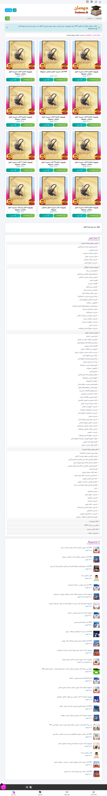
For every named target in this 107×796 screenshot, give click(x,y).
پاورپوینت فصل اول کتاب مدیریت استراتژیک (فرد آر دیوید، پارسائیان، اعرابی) (70, 604)
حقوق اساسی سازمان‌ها (90, 378)
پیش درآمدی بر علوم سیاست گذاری (86, 456)
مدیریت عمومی (92, 432)
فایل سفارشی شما (86, 576)
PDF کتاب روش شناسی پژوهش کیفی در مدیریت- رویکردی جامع (73, 762)
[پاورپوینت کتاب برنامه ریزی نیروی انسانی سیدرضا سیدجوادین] (97, 652)
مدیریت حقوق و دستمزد (89, 322)
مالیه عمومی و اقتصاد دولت (88, 397)
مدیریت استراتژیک (91, 312)
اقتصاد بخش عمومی (90, 346)
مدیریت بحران (93, 416)
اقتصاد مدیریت (92, 283)
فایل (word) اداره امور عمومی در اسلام (80, 678)
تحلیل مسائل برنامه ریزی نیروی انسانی (85, 462)
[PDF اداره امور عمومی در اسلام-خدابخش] (97, 587)
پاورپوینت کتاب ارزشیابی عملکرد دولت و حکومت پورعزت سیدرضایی (72, 594)
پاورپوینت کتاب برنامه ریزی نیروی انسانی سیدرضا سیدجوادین (74, 650)
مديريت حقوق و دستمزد (89, 406)
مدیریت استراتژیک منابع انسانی (87, 413)
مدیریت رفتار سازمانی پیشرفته (87, 429)
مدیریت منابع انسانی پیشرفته (88, 435)
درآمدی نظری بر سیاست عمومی (87, 482)
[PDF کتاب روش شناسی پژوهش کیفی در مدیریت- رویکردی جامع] (97, 764)
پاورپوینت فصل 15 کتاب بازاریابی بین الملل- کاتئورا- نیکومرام (74, 697)
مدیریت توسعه (92, 501)
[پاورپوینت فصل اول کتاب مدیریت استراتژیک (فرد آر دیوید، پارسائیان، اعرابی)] (97, 606)
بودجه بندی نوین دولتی (90, 362)
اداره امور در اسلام (91, 336)
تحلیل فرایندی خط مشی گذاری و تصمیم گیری (83, 459)
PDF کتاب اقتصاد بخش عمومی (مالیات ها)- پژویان (77, 641)
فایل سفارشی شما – (86, 753)
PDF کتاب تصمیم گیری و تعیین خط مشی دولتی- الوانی (76, 706)
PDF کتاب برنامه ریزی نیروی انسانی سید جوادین (78, 772)
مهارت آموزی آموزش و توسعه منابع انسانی (84, 438)
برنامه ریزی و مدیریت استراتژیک (87, 296)
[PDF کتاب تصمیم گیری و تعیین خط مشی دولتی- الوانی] (97, 708)
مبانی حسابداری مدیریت (89, 309)
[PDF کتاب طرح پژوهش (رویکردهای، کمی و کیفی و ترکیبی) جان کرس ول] (97, 569)
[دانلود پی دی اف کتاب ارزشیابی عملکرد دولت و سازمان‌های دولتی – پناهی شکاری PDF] (97, 671)
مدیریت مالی (93, 325)
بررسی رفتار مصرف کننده (89, 293)
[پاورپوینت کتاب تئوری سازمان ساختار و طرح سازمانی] (97, 662)
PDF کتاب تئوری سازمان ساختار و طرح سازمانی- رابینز (76, 548)
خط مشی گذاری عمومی (90, 478)
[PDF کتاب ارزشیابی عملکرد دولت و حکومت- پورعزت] (97, 559)
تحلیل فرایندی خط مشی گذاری (87, 375)
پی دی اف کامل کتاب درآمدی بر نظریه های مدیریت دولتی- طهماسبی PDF (70, 725)
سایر (95, 488)
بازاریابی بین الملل (91, 287)
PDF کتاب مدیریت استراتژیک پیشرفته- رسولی (79, 632)
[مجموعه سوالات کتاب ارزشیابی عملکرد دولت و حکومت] (97, 718)
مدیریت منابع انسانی (90, 263)
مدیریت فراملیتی (92, 510)
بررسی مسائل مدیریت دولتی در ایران (86, 352)
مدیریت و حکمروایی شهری (88, 514)
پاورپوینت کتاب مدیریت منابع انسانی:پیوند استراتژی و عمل (75, 744)
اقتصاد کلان (93, 280)
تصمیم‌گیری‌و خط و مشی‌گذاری (87, 247)
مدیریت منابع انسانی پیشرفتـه (88, 328)
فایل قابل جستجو (92, 529)
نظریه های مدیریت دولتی (89, 445)
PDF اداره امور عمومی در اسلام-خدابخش (80, 585)
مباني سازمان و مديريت (90, 253)
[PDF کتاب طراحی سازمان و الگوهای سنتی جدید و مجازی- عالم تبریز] (97, 736)
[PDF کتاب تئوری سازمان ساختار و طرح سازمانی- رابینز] (97, 550)
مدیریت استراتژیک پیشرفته (88, 410)
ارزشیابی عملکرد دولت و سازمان (87, 339)
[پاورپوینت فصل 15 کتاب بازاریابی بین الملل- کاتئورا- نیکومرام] (97, 699)
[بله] (30, 787)
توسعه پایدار (93, 469)
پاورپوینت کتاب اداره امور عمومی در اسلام (80, 613)
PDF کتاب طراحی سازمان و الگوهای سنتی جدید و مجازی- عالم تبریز (72, 734)
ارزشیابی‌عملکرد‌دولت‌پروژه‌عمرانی (87, 343)
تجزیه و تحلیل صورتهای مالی (88, 299)
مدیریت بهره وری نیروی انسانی (87, 419)
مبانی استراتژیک (92, 491)
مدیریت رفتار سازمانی (90, 259)
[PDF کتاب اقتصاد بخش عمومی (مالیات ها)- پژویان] (97, 643)
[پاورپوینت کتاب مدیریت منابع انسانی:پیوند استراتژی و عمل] (97, 746)
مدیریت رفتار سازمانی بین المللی (87, 426)
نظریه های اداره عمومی (90, 442)
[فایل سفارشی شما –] (97, 755)
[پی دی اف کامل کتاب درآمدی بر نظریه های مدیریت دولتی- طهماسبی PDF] (97, 727)
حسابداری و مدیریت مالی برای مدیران (85, 475)
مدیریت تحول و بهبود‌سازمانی (88, 423)
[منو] (15, 10)
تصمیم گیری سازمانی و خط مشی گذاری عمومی (82, 466)
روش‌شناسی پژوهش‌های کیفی (87, 387)
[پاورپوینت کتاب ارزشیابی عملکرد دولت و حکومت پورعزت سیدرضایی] (97, 597)
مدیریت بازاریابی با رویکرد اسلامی (87, 315)
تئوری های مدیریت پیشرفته (88, 365)
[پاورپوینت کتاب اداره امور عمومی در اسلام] (97, 615)
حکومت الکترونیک (91, 381)
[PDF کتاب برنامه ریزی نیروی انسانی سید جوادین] (97, 774)
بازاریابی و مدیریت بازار (90, 290)
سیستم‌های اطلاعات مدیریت (88, 391)
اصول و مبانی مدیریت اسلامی (88, 277)
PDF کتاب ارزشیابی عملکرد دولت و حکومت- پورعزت (77, 557)
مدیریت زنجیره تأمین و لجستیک (87, 507)
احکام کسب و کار (91, 271)
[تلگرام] (27, 787)
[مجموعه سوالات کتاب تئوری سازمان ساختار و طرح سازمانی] (97, 690)
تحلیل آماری (93, 371)
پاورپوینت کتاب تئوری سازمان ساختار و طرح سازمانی (77, 660)
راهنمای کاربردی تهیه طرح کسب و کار (85, 485)
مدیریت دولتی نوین (91, 504)
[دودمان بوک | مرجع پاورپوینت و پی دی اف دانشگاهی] (86, 10)
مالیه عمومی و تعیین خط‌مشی (87, 400)
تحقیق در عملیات (91, 303)
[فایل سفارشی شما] (97, 578)
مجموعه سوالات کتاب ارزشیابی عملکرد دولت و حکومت (76, 716)
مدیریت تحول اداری (91, 494)
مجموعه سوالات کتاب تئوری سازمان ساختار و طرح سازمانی (75, 688)
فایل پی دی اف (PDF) (91, 525)
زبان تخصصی (93, 250)
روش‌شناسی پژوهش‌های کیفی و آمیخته (84, 306)
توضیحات (93, 79)
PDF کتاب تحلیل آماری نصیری (83, 622)
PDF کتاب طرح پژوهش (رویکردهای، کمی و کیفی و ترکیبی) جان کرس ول (71, 566)
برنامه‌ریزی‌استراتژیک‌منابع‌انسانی (87, 359)
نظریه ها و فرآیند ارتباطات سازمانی (86, 517)
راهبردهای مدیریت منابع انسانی (87, 384)
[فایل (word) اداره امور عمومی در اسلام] (97, 680)
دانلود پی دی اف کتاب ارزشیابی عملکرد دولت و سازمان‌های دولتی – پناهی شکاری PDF (67, 669)
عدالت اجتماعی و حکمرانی (89, 394)
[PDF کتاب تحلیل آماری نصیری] (97, 624)
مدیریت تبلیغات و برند (90, 319)
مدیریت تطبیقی (92, 498)
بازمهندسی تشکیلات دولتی (89, 349)
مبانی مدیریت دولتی (91, 256)
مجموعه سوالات (93, 533)
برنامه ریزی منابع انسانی (90, 355)
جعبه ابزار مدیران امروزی (89, 472)
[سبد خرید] (3, 787)
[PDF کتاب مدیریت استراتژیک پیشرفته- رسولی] (97, 634)
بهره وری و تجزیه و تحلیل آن (88, 453)
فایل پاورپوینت (93, 521)
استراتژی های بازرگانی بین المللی (87, 274)
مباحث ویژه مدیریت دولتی (89, 403)
